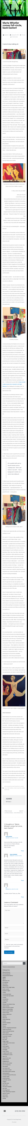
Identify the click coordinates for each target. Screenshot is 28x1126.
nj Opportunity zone (7, 1053)
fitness (4, 1026)
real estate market (7, 1069)
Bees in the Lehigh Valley (9, 987)
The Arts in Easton (7, 1086)
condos (4, 997)
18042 (4, 979)
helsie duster (6, 1032)
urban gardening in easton (9, 1091)
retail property (6, 1073)
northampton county (7, 1054)
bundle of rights (6, 990)
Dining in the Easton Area (9, 1004)
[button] (4, 1111)
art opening (5, 982)
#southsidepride (6, 974)
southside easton (7, 1079)
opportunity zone (7, 1058)
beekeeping (5, 985)
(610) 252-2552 (20, 1111)
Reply (22, 850)
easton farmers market (8, 1007)
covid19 (4, 1002)
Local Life (5, 1044)
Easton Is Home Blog (8, 1009)
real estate (5, 1066)
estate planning (6, 1019)
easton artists (6, 1005)
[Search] (24, 963)
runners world (6, 1076)
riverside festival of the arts (9, 1074)
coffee (4, 992)
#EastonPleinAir (6, 972)
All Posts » (8, 801)
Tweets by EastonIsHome (9, 967)
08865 (4, 977)
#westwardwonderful (8, 975)
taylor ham (5, 1085)
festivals (5, 1024)
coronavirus (5, 999)
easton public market (8, 1010)
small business (6, 1078)
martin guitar (6, 1046)
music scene (6, 1051)
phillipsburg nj (6, 1061)
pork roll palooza (6, 1064)
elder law (5, 1017)
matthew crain (6, 1048)
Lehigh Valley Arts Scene (9, 1042)
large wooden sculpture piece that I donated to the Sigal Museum (14, 384)
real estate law (6, 1068)
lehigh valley (6, 1041)
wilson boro (5, 1096)
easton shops (6, 1012)
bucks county (6, 989)
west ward (5, 1095)
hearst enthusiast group (8, 1031)
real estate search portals (9, 1071)
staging (4, 1081)
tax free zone (6, 1083)
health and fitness (7, 1029)
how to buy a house (7, 1034)
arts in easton (8, 786)
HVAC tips (5, 1037)
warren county (6, 1093)
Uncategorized (6, 1090)
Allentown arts (6, 980)
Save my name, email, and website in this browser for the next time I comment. (13, 946)
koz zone (5, 1039)
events (4, 1021)
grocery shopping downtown (9, 1027)
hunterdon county (7, 1036)
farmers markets (7, 1022)
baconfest (5, 984)
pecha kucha (6, 1059)
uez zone (5, 1088)
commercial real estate (8, 995)
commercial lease (7, 994)
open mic (5, 1056)
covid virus (5, 1000)
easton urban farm (7, 1014)
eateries (4, 1016)
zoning (4, 1098)
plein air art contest (7, 1063)
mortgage (5, 1049)
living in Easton (17, 788)
